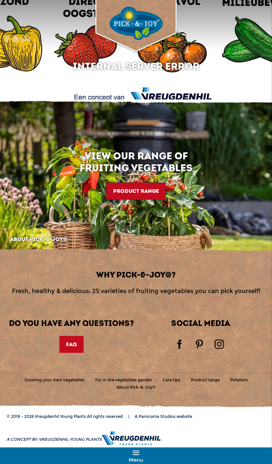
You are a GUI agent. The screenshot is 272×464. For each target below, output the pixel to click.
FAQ (71, 344)
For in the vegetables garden (123, 379)
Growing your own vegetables (55, 379)
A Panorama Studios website (163, 416)
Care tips (171, 379)
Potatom (239, 379)
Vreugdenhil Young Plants (136, 23)
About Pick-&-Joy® (38, 239)
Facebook (179, 344)
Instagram (219, 344)
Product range (136, 191)
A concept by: (54, 439)
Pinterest (199, 344)
